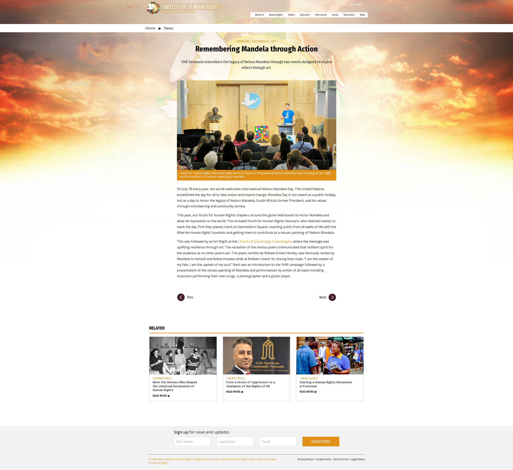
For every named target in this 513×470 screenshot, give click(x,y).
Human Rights (276, 14)
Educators (305, 14)
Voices (335, 14)
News (362, 14)
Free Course (321, 14)
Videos (291, 14)
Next (322, 297)
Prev (190, 297)
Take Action (349, 14)
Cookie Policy (323, 459)
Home (151, 28)
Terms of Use (340, 459)
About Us (259, 14)
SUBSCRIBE (320, 441)
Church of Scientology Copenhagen (264, 241)
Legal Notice (358, 459)
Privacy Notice (306, 459)
